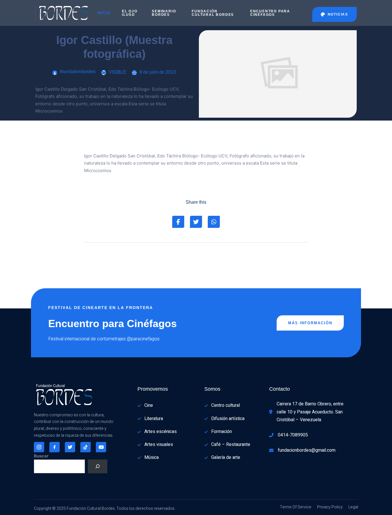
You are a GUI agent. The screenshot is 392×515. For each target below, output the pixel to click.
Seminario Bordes (164, 13)
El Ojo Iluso (129, 13)
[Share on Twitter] (196, 222)
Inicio (103, 13)
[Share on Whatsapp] (214, 222)
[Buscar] (97, 466)
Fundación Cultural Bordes (213, 13)
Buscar (41, 456)
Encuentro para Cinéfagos (270, 13)
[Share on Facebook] (178, 222)
